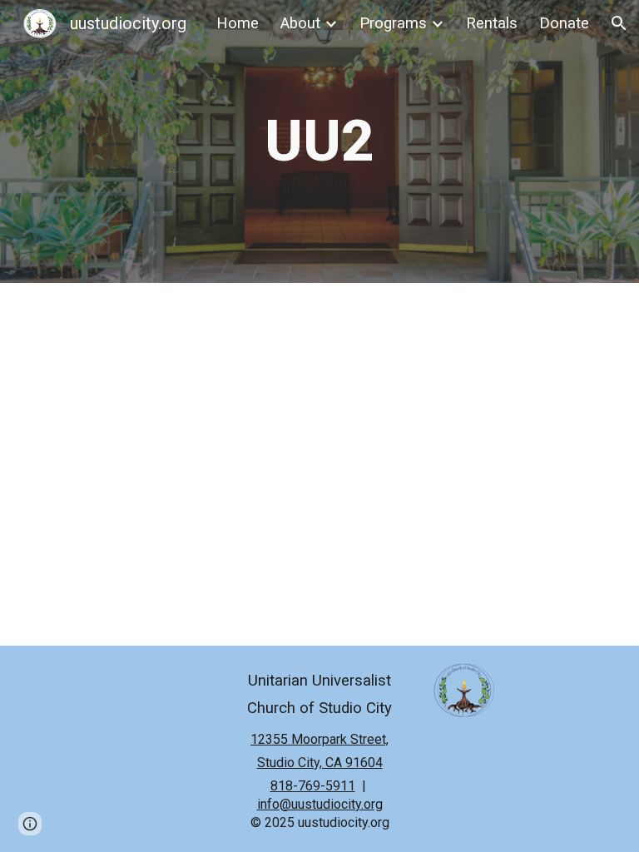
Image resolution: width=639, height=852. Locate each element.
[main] (320, 141)
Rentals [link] (492, 23)
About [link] (300, 23)
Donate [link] (564, 23)
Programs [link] (393, 23)
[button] (619, 23)
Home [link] (237, 23)
